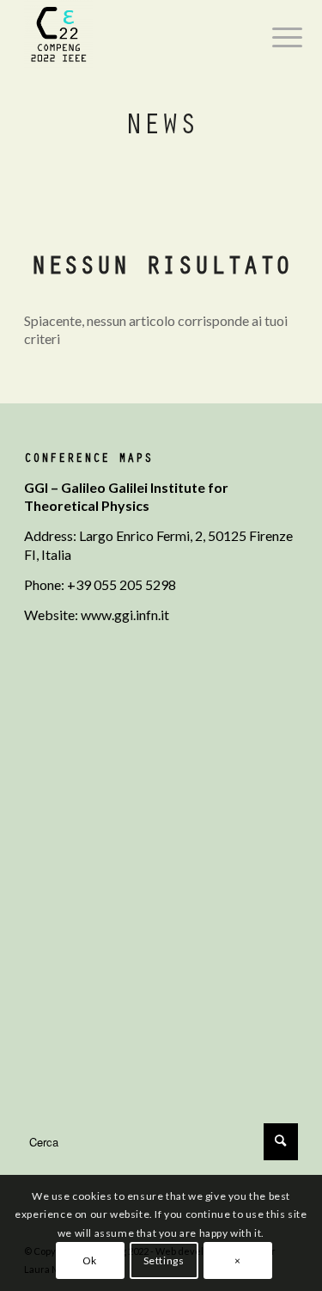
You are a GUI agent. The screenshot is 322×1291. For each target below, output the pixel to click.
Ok (89, 1260)
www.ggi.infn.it (125, 614)
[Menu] (274, 36)
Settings (164, 1260)
